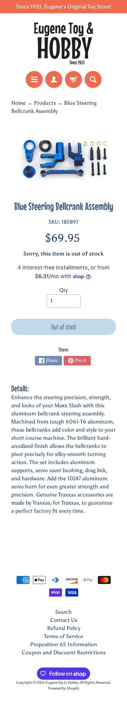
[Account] (53, 79)
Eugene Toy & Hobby (61, 682)
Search (63, 612)
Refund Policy (63, 628)
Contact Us (63, 620)
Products (45, 103)
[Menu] (34, 79)
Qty (63, 290)
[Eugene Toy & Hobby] (63, 42)
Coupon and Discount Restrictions (64, 652)
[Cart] (73, 79)
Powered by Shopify (63, 688)
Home (18, 103)
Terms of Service (63, 636)
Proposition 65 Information (63, 644)
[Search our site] (93, 79)
